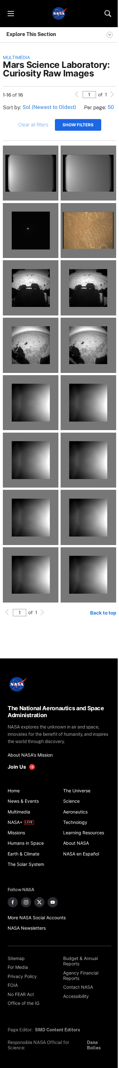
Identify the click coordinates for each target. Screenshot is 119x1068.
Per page (94, 108)
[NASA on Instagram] (26, 902)
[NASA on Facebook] (13, 902)
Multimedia (16, 57)
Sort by (11, 108)
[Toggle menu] (10, 13)
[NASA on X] (39, 902)
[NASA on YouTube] (53, 902)
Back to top (103, 613)
